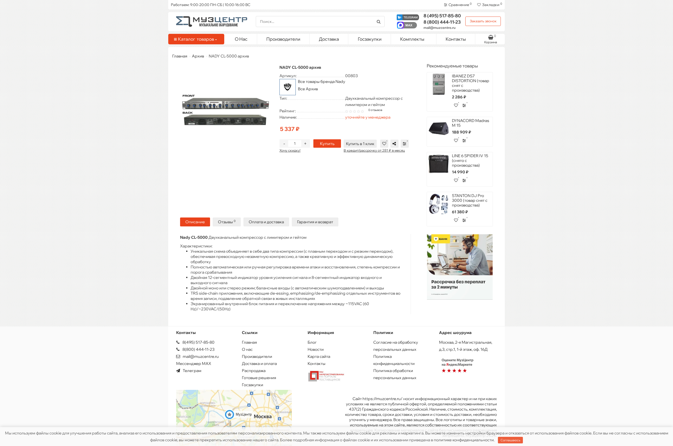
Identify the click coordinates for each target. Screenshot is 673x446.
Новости (316, 349)
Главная (179, 56)
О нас (247, 349)
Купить (327, 143)
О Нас (241, 39)
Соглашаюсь (510, 440)
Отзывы (227, 222)
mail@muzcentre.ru (440, 27)
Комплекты (412, 39)
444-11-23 (442, 22)
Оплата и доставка (266, 221)
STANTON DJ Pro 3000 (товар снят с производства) (469, 200)
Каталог (196, 39)
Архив (198, 56)
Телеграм (191, 370)
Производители (283, 39)
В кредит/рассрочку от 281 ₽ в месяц (374, 150)
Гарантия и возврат (315, 221)
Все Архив (308, 88)
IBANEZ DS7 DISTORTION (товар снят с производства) (470, 83)
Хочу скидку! (289, 150)
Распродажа (254, 370)
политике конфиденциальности (464, 439)
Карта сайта (319, 356)
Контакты (456, 39)
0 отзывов (375, 110)
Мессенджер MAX (193, 363)
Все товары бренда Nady (321, 81)
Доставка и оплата (259, 363)
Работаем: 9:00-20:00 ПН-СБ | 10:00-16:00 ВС (210, 4)
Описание (195, 221)
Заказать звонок (483, 21)
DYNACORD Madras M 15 (470, 123)
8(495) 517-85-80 (198, 342)
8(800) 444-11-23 (198, 349)
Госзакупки (369, 39)
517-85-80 (442, 15)
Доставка (329, 39)
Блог (312, 342)
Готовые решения (259, 377)
